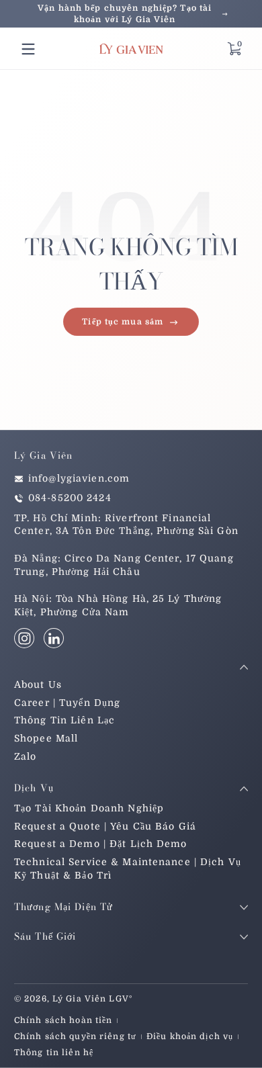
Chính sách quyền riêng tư (75, 1036)
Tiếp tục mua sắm (122, 321)
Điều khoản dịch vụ (189, 1036)
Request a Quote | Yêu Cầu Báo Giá (105, 826)
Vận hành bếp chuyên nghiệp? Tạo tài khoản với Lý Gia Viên (125, 13)
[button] (234, 49)
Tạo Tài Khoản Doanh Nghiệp (89, 808)
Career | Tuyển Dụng (67, 702)
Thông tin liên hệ (53, 1052)
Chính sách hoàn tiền (63, 1020)
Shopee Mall (46, 738)
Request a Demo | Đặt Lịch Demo (100, 843)
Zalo (25, 756)
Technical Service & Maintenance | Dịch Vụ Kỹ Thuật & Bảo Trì (127, 868)
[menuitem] (131, 685)
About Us (38, 684)
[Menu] (28, 49)
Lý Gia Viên (79, 999)
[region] (131, 14)
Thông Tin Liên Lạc (64, 720)
